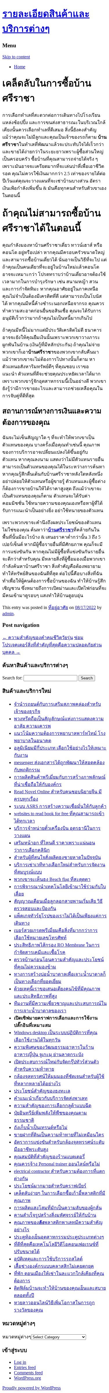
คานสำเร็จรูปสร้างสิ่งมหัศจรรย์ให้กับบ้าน (55, 1215)
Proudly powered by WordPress (31, 1387)
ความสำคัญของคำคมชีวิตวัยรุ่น (37, 637)
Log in (20, 1362)
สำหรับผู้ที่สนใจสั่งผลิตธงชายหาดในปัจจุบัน (57, 857)
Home (19, 66)
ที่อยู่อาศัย (58, 607)
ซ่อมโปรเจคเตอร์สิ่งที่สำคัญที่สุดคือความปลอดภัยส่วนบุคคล (52, 645)
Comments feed (28, 1372)
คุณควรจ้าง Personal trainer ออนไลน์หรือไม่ (57, 1163)
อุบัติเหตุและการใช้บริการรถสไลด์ (48, 1258)
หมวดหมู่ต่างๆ (16, 1336)
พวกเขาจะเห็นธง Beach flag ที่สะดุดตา (52, 879)
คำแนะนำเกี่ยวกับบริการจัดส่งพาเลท (50, 1098)
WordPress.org (27, 1377)
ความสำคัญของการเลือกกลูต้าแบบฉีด (52, 1105)
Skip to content (16, 56)
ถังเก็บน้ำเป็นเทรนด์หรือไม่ (40, 1127)
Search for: (12, 677)
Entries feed (25, 1367)
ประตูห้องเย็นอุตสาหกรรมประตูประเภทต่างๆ (59, 1236)
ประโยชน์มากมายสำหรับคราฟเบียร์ (50, 1185)
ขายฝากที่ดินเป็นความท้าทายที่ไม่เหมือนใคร (59, 1134)
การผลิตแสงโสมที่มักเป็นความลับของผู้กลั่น (58, 1207)
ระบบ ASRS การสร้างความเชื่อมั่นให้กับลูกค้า (60, 806)
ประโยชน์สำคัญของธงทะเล (42, 1090)
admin (8, 613)
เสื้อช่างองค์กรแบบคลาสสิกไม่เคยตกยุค (54, 1266)
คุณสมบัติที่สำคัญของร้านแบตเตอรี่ (49, 1156)
